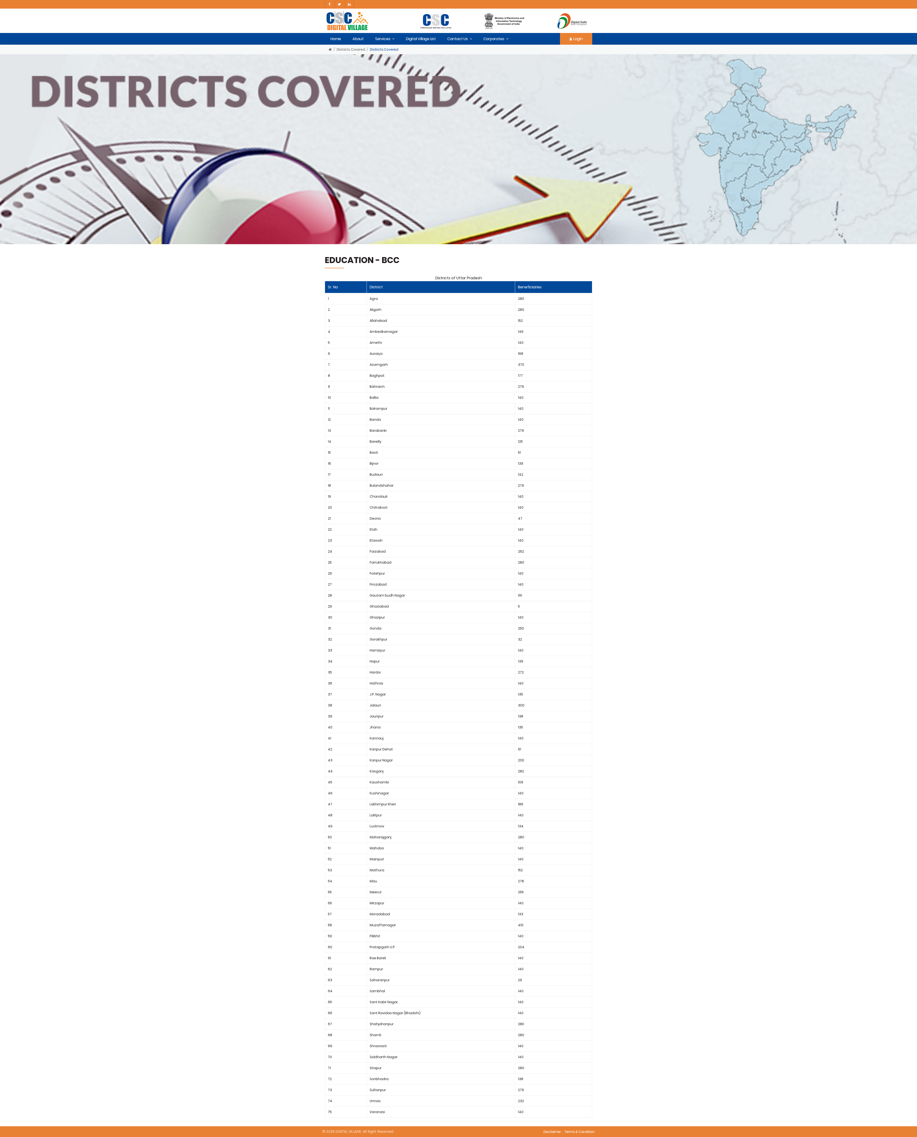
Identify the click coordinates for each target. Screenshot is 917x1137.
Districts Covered (351, 49)
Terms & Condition (579, 1131)
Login (578, 39)
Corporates (493, 39)
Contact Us (457, 39)
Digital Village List (421, 39)
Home (336, 39)
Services (382, 39)
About (358, 39)
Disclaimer (552, 1131)
